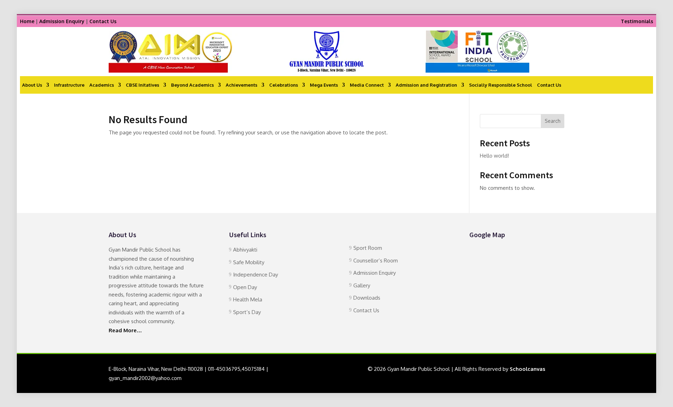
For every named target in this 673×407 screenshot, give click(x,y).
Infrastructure (69, 85)
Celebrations (283, 85)
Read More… (125, 330)
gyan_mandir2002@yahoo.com (145, 378)
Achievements (241, 85)
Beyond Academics (192, 85)
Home (27, 21)
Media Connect (367, 85)
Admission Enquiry (61, 21)
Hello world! (494, 155)
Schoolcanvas (527, 369)
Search (552, 121)
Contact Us (102, 21)
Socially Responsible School (500, 85)
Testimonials (637, 21)
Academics (101, 85)
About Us (32, 85)
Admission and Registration (426, 85)
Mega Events (324, 85)
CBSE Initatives (142, 85)
